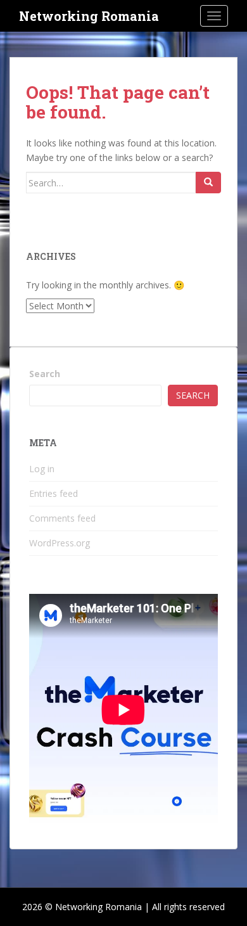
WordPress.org (59, 543)
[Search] (208, 182)
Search (44, 374)
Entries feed (53, 493)
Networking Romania (89, 16)
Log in (41, 469)
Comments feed (62, 518)
